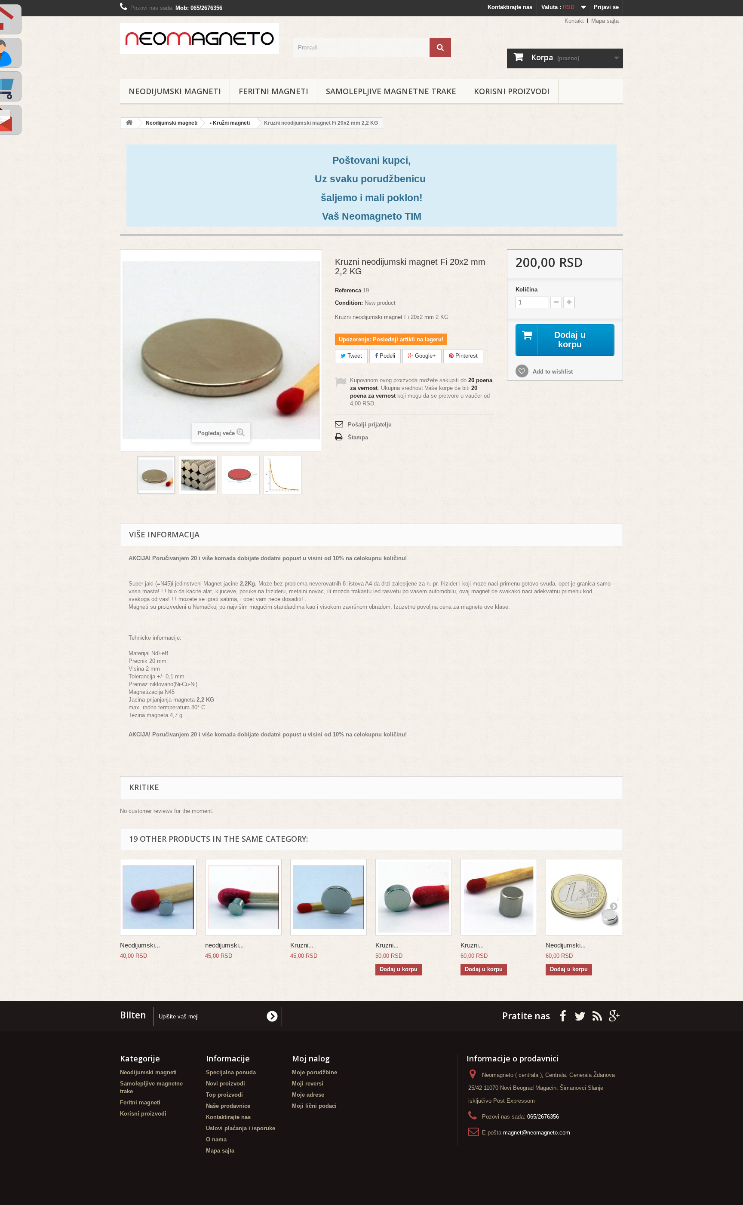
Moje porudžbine (314, 1072)
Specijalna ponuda (231, 1072)
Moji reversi (307, 1083)
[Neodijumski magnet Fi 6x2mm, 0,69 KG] (584, 897)
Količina (526, 289)
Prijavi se (606, 7)
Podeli (386, 356)
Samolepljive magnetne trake (391, 91)
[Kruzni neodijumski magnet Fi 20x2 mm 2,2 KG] (156, 475)
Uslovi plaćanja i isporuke (240, 1128)
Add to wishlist (552, 371)
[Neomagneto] (199, 38)
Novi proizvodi (225, 1083)
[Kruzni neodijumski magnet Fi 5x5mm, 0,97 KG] (499, 897)
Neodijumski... (140, 945)
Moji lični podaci (314, 1106)
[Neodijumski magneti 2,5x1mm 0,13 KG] (158, 897)
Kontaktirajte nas (510, 7)
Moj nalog (311, 1058)
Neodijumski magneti (175, 91)
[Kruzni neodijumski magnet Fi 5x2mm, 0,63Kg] (413, 897)
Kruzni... (301, 945)
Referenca (348, 290)
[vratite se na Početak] (129, 123)
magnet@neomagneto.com (536, 1132)
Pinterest (466, 356)
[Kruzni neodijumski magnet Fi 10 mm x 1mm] (328, 897)
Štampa (358, 437)
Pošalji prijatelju (370, 424)
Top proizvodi (224, 1095)
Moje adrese (308, 1095)
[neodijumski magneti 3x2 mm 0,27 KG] (243, 897)
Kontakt (574, 21)
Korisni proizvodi (512, 91)
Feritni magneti (273, 91)
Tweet (354, 356)
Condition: (349, 303)
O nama (216, 1139)
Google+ (424, 356)
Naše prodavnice (228, 1106)
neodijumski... (224, 945)
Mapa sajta (605, 21)
